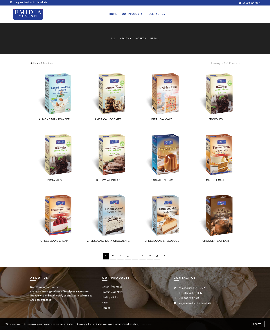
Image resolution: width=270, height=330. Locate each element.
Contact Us (156, 14)
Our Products (132, 14)
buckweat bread (108, 180)
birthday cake (161, 119)
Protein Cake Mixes (112, 292)
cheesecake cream (54, 240)
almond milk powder (54, 119)
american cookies (108, 119)
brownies (215, 119)
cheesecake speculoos (162, 240)
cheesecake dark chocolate (108, 240)
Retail (154, 38)
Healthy (125, 38)
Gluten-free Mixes (112, 286)
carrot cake (215, 180)
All (113, 38)
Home (113, 14)
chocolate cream (215, 240)
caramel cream (161, 180)
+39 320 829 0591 (251, 2)
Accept (257, 324)
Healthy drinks (110, 297)
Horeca (141, 38)
